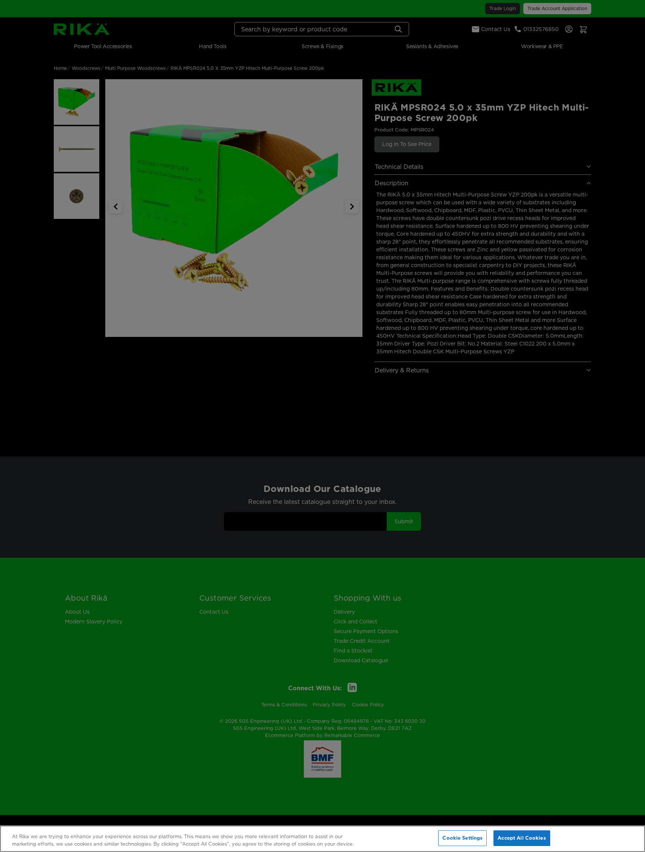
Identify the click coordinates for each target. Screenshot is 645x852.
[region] (322, 838)
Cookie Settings (462, 837)
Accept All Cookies (522, 837)
